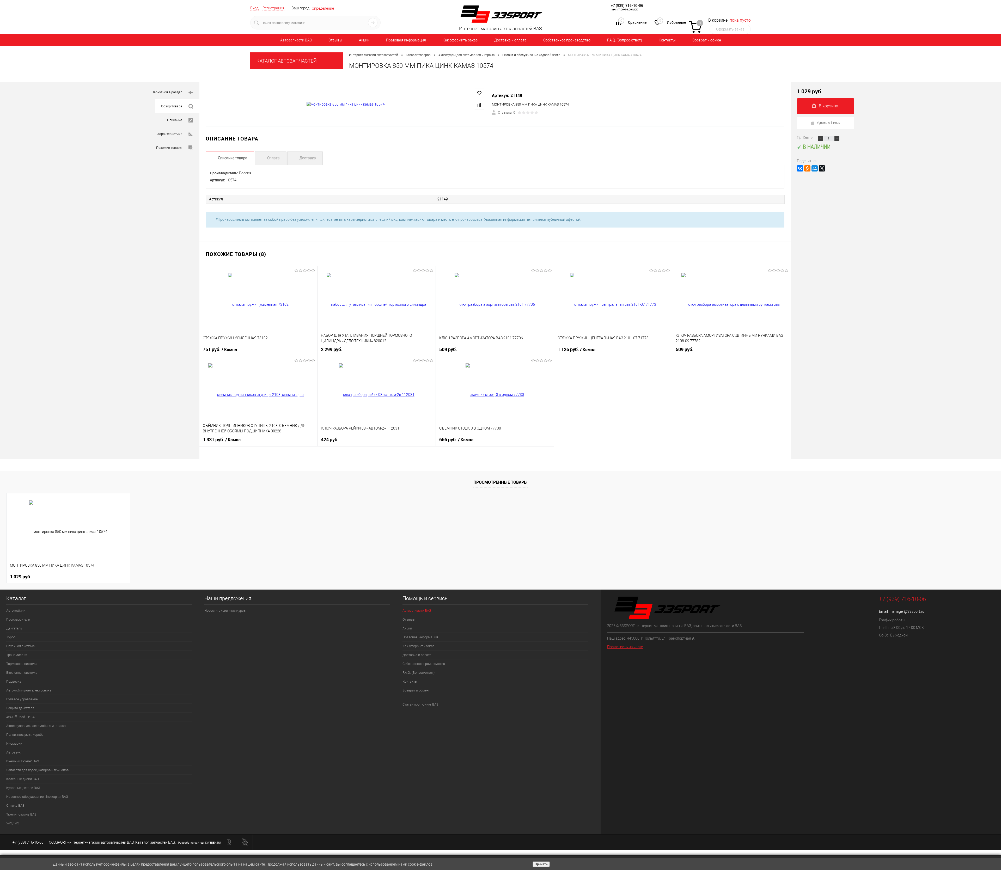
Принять (541, 864)
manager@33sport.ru (906, 611)
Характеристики (169, 134)
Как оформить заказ (460, 40)
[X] (822, 168)
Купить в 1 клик (828, 122)
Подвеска (13, 681)
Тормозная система (21, 664)
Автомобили (15, 610)
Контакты (667, 40)
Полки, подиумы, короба (25, 735)
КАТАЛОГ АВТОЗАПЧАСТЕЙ (287, 61)
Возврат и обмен (706, 40)
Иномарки (14, 743)
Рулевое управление (22, 699)
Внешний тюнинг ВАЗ (22, 761)
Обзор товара (171, 106)
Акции (364, 40)
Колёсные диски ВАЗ (22, 779)
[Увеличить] (346, 104)
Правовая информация (406, 40)
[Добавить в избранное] (479, 93)
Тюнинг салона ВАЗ (21, 814)
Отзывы (335, 40)
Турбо (10, 637)
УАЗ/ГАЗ (12, 823)
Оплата (273, 158)
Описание (174, 120)
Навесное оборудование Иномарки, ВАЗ (37, 797)
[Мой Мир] (814, 168)
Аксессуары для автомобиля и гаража (36, 726)
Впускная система (20, 646)
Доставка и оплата (510, 40)
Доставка (308, 158)
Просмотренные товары (500, 482)
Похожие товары (169, 148)
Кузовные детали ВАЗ (23, 788)
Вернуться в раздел (167, 92)
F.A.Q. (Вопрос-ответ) (624, 40)
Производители (18, 619)
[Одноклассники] (807, 168)
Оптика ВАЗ (15, 805)
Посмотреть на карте (625, 647)
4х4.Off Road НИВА (20, 717)
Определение (323, 8)
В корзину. (829, 105)
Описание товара (232, 158)
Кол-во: (809, 137)
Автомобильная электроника (28, 690)
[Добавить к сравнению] (479, 104)
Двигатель (14, 628)
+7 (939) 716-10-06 (627, 5)
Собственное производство (566, 40)
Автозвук (13, 752)
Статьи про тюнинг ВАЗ (420, 704)
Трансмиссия (16, 655)
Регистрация (273, 8)
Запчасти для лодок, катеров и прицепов (37, 770)
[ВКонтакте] (800, 168)
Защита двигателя (20, 708)
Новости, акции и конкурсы (225, 610)
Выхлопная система (21, 673)
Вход (254, 8)
